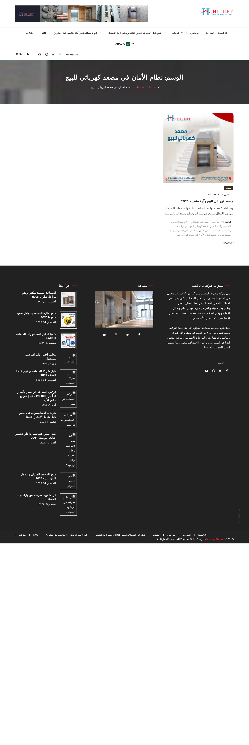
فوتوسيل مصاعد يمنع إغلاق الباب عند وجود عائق (146, 384)
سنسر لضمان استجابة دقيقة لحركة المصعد (146, 60)
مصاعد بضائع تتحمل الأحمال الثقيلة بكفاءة (83, 119)
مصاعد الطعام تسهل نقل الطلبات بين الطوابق (83, 163)
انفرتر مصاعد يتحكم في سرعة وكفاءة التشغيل (149, 163)
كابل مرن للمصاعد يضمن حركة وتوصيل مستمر (148, 340)
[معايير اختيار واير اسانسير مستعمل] (68, 359)
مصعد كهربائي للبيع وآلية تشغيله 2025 (207, 201)
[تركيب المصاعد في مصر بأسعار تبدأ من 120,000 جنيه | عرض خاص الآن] (68, 398)
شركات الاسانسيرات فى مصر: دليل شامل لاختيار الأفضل (37, 415)
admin (216, 194)
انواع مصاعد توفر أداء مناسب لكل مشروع (75, 33)
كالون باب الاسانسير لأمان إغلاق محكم (148, 369)
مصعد (228, 187)
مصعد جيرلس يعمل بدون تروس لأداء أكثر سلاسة (84, 148)
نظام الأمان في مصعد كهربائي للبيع (193, 234)
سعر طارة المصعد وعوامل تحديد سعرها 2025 (36, 315)
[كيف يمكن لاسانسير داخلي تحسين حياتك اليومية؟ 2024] (68, 450)
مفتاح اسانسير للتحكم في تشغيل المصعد (147, 295)
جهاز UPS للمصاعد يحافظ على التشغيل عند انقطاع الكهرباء (149, 516)
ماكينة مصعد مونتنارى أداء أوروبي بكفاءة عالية (147, 148)
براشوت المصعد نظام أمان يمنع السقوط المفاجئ (148, 104)
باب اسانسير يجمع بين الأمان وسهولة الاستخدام (146, 222)
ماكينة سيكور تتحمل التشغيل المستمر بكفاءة (150, 487)
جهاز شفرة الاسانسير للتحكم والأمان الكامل (146, 133)
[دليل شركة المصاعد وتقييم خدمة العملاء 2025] (68, 378)
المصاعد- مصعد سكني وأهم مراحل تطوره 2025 (39, 295)
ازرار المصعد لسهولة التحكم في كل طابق (146, 281)
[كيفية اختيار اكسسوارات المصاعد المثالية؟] (68, 340)
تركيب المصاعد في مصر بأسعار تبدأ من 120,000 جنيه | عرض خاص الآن (36, 396)
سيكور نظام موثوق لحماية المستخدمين (151, 45)
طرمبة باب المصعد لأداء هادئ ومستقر (149, 266)
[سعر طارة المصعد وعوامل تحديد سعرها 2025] (68, 320)
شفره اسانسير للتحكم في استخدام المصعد (146, 443)
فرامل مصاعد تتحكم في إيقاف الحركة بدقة (149, 325)
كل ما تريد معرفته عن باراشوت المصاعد (36, 497)
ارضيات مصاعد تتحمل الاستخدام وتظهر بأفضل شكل (148, 251)
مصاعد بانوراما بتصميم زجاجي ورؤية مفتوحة (82, 60)
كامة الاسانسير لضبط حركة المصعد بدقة (146, 192)
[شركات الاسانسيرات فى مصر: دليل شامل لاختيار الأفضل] (68, 419)
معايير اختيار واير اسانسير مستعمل (40, 356)
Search (24, 54)
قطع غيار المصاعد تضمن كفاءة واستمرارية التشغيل (134, 33)
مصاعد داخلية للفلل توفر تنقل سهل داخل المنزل (82, 133)
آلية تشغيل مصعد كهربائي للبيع (205, 222)
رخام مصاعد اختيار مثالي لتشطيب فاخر (147, 354)
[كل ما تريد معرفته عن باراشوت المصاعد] (68, 504)
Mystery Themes (216, 539)
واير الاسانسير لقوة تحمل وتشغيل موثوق (147, 119)
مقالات (29, 33)
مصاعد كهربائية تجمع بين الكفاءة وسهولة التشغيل (84, 45)
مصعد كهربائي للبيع (189, 230)
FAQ (43, 33)
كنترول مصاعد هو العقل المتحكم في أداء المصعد (146, 472)
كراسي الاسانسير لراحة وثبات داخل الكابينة (146, 457)
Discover (228, 243)
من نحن (194, 33)
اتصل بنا (210, 33)
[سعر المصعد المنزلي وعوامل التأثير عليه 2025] (68, 481)
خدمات (175, 33)
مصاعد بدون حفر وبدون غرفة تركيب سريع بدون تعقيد (82, 178)
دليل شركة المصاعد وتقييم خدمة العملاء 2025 (36, 373)
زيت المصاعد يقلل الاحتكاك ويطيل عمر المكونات (147, 237)
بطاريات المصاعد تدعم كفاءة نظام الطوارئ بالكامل (147, 310)
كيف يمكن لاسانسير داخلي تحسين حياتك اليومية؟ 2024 (35, 436)
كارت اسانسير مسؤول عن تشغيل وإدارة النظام (147, 207)
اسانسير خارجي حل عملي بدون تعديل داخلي (84, 104)
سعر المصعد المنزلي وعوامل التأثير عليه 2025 (38, 476)
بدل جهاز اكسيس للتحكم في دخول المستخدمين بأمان (147, 398)
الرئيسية (222, 33)
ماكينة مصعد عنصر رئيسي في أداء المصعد (147, 531)
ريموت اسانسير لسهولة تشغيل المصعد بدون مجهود (149, 178)
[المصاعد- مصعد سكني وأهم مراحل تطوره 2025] (68, 299)
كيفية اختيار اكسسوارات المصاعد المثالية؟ (36, 336)
